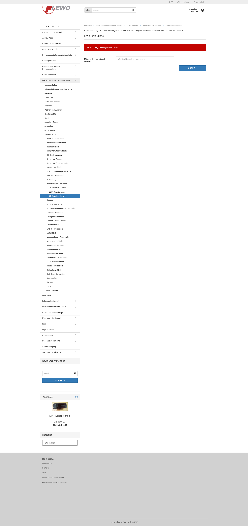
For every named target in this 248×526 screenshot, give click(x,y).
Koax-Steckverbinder (55, 212)
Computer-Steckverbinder (57, 151)
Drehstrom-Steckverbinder (57, 163)
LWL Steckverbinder (55, 229)
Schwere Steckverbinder (56, 258)
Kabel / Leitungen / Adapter (53, 312)
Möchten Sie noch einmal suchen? (94, 60)
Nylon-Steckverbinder (55, 245)
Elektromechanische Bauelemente (56, 80)
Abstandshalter (50, 85)
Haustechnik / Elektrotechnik (54, 307)
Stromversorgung (49, 346)
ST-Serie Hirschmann (57, 196)
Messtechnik (47, 335)
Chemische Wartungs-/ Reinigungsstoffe (51, 67)
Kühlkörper (48, 97)
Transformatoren (51, 290)
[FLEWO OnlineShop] (61, 10)
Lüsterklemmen (53, 225)
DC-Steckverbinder (54, 155)
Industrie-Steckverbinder (57, 184)
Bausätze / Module (50, 49)
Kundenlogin (184, 2)
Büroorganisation (49, 60)
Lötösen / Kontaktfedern (56, 221)
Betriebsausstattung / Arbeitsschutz (57, 55)
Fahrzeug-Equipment (50, 301)
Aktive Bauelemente (50, 26)
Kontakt (45, 468)
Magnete (48, 106)
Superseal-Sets (53, 278)
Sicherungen (49, 130)
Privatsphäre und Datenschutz (54, 482)
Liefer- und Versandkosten (53, 478)
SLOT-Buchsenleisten (55, 262)
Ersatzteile (46, 295)
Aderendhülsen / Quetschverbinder (58, 89)
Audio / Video (47, 38)
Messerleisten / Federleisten (58, 237)
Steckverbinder (50, 134)
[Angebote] (76, 397)
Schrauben (48, 126)
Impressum (47, 463)
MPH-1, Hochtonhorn (59, 415)
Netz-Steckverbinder (55, 241)
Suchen (192, 68)
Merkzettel (199, 2)
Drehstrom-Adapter (54, 159)
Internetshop (115, 522)
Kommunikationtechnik (51, 318)
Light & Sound (48, 329)
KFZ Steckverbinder (55, 204)
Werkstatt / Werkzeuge (51, 352)
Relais (47, 118)
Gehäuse (48, 93)
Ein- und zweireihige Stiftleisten (59, 171)
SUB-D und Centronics (56, 274)
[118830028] (60, 406)
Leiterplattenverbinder (55, 216)
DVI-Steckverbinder (54, 167)
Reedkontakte (50, 114)
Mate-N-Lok (51, 233)
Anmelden (60, 380)
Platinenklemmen (54, 249)
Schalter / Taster (51, 122)
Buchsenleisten (53, 147)
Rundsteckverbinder (55, 253)
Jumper (50, 200)
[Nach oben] (240, 521)
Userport (50, 282)
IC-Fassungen (52, 179)
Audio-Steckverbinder (55, 139)
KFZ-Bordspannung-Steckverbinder (61, 208)
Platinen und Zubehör (53, 110)
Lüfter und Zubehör (52, 101)
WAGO (49, 286)
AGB (44, 473)
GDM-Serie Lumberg (57, 192)
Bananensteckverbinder (56, 143)
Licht (44, 324)
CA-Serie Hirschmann (57, 188)
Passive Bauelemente (51, 341)
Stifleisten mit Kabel (55, 270)
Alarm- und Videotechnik (52, 32)
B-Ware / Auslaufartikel (51, 44)
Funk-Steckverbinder (55, 175)
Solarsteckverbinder (55, 266)
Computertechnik (49, 75)
